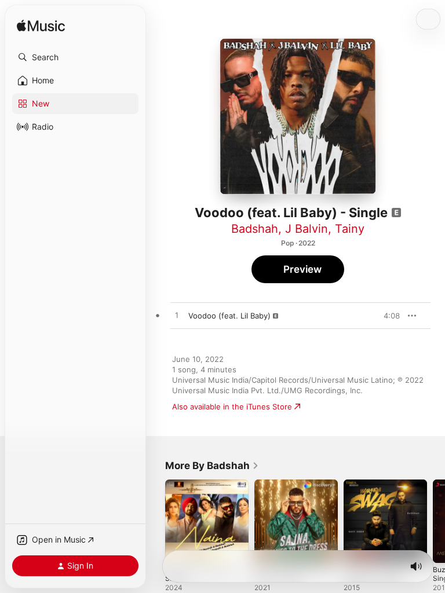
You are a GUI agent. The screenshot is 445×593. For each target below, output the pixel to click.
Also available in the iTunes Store (232, 406)
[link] (212, 465)
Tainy (349, 229)
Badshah (254, 229)
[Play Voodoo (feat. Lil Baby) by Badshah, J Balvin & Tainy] (176, 315)
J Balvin (306, 229)
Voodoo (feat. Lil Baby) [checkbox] (229, 315)
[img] (41, 26)
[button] (75, 57)
